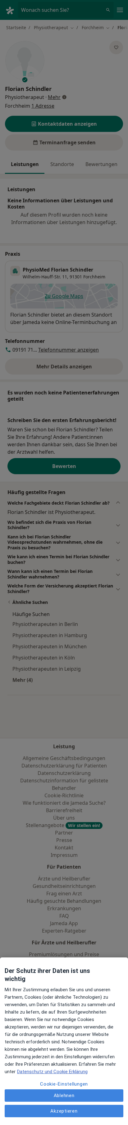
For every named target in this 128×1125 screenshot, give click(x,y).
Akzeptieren (63, 1111)
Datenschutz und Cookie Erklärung (52, 1071)
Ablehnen (64, 1095)
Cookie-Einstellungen (64, 1084)
